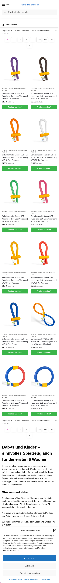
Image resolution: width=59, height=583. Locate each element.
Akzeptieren (29, 558)
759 (39, 40)
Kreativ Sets (7, 88)
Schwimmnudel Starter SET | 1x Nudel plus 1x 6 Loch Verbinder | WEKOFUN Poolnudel (15, 96)
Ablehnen (29, 566)
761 (51, 40)
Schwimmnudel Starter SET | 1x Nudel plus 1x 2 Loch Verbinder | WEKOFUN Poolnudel (44, 403)
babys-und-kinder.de (29, 5)
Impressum (45, 579)
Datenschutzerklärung (32, 579)
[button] (55, 530)
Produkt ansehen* (15, 107)
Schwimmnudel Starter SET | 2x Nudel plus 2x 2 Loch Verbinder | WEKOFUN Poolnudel (15, 403)
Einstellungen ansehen (29, 573)
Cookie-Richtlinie (15, 579)
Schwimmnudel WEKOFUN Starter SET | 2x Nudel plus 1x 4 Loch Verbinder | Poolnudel (44, 341)
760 (45, 40)
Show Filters (11, 25)
